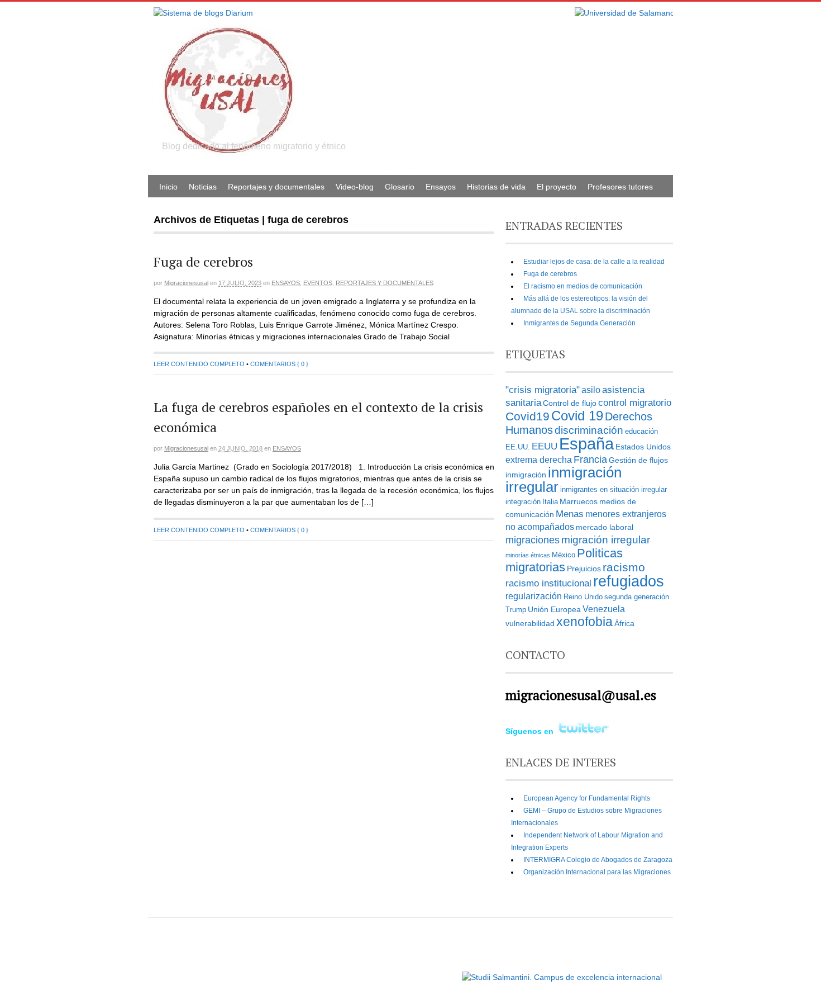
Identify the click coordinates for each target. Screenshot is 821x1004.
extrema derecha (538, 460)
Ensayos (441, 186)
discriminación (589, 430)
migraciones (532, 540)
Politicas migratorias (564, 560)
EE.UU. (517, 447)
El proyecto (556, 186)
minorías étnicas (527, 555)
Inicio (168, 186)
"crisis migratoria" (542, 390)
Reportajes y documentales (276, 186)
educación (641, 431)
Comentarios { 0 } (279, 364)
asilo (590, 390)
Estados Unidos (643, 446)
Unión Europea (554, 609)
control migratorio (634, 402)
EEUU (544, 446)
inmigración (525, 474)
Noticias (203, 186)
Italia (550, 502)
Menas (570, 514)
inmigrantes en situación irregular (613, 490)
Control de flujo (569, 403)
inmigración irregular (563, 479)
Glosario (399, 186)
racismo (624, 567)
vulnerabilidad (530, 623)
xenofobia (584, 621)
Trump (515, 610)
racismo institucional (548, 583)
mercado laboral (604, 527)
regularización (533, 596)
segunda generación (636, 597)
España (586, 443)
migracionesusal (186, 283)
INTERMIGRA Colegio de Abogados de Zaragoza (597, 860)
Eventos (317, 283)
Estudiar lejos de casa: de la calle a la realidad (594, 262)
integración (523, 502)
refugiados (628, 581)
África (624, 623)
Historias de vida (496, 186)
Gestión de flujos (638, 460)
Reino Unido (583, 597)
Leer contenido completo (199, 364)
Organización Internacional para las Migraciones (597, 872)
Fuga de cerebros (203, 262)
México (563, 555)
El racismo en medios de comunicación (582, 286)
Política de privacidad (426, 972)
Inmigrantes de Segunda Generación (579, 323)
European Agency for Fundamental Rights (586, 798)
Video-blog (355, 186)
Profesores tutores (620, 186)
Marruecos (579, 501)
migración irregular (605, 540)
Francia (590, 459)
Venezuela (604, 609)
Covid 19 (577, 415)
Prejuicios (584, 568)
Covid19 (527, 416)
